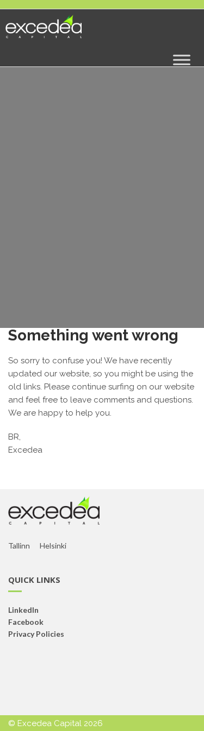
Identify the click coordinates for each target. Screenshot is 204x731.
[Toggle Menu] (181, 59)
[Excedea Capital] (43, 31)
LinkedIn (23, 609)
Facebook (26, 621)
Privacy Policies (36, 633)
